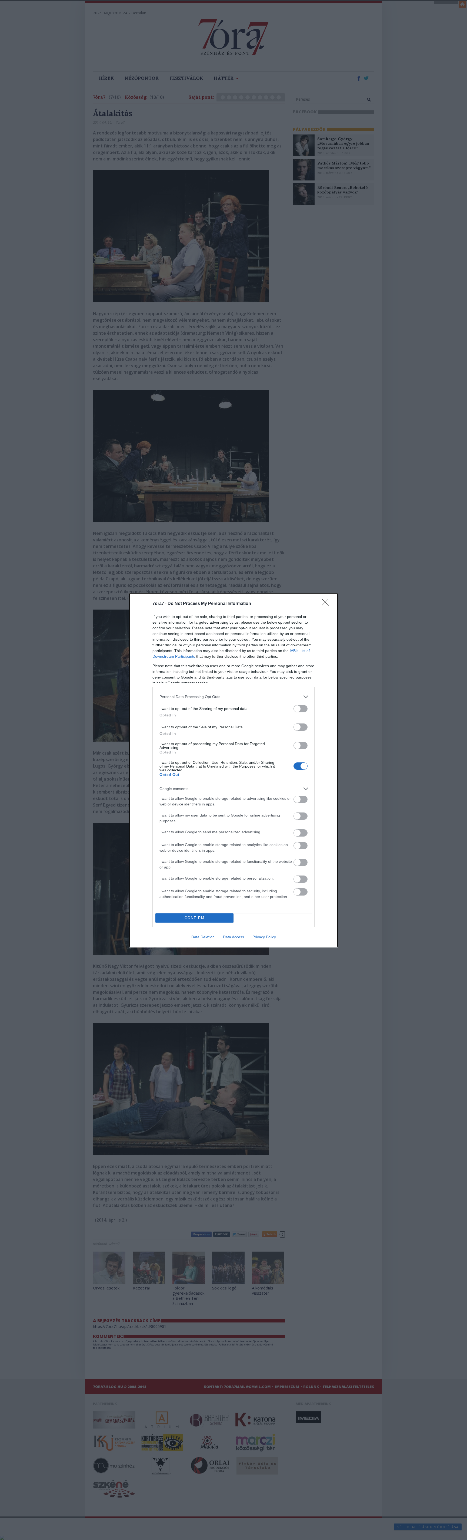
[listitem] (233, 697)
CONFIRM (195, 918)
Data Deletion (203, 937)
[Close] (327, 604)
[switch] (300, 708)
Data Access (233, 937)
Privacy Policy (264, 937)
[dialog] (233, 770)
